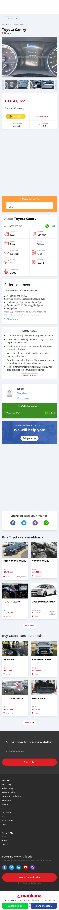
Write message (23, 398)
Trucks (5, 824)
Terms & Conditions (11, 796)
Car (9, 24)
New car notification (29, 877)
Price (10, 204)
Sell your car (29, 438)
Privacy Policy (8, 792)
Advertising (7, 788)
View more (29, 625)
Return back (12, 19)
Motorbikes (7, 820)
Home (4, 24)
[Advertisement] (29, 163)
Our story (6, 784)
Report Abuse (29, 375)
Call (53, 226)
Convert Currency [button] (14, 108)
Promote (16, 116)
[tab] (29, 108)
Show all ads (22, 393)
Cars (4, 816)
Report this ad (43, 116)
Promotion (7, 800)
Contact (5, 804)
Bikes (4, 840)
